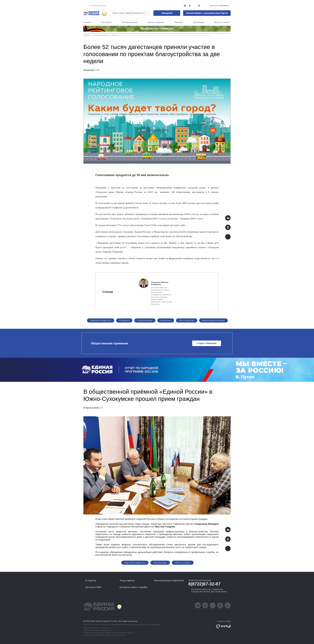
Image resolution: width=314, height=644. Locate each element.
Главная (86, 35)
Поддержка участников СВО (157, 29)
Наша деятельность (130, 22)
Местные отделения (156, 22)
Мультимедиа (198, 22)
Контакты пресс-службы (133, 587)
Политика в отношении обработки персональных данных (108, 633)
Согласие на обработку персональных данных (103, 635)
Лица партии (106, 22)
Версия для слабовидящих (219, 5)
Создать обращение (206, 343)
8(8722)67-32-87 (204, 583)
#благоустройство (186, 320)
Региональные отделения (169, 580)
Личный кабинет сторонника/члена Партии (207, 13)
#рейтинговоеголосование (213, 320)
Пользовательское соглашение (97, 628)
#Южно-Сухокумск (182, 563)
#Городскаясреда (144, 320)
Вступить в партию (221, 22)
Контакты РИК (93, 587)
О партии (87, 22)
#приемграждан (160, 563)
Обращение (166, 13)
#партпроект (165, 320)
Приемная (179, 22)
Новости (115, 35)
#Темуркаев (124, 320)
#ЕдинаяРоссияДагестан (100, 320)
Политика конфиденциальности (97, 630)
